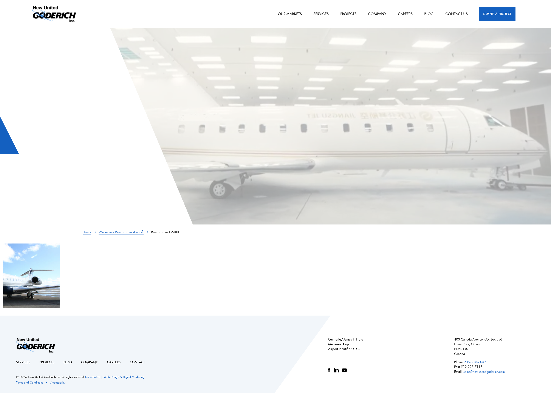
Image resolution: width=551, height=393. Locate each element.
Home (87, 232)
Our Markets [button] (290, 14)
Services (23, 362)
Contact (137, 362)
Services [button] (321, 14)
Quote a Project (497, 14)
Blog (67, 362)
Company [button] (377, 14)
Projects (46, 362)
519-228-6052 (475, 362)
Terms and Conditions (29, 382)
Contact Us (456, 14)
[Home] (56, 14)
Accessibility (57, 382)
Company (89, 362)
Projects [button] (348, 14)
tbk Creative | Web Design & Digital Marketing (114, 377)
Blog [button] (429, 14)
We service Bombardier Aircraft (121, 232)
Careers (405, 14)
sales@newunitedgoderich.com (484, 372)
